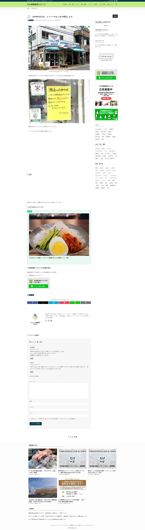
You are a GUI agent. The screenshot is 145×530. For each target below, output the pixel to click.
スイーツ (106, 175)
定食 (96, 182)
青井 (103, 139)
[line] (115, 1)
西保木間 (108, 136)
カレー (109, 173)
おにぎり (107, 168)
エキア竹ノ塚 (98, 129)
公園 (102, 153)
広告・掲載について (80, 525)
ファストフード (113, 178)
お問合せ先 (111, 35)
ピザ (106, 178)
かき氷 (113, 168)
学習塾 (104, 156)
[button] (32, 302)
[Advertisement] (59, 188)
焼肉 (102, 185)
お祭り (103, 148)
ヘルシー (97, 180)
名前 (31, 401)
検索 (115, 16)
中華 (109, 180)
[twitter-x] (109, 1)
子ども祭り (107, 153)
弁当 (106, 182)
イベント (109, 148)
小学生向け (110, 156)
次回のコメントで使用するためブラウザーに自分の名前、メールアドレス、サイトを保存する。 (54, 418)
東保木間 (97, 134)
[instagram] (111, 1)
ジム (106, 151)
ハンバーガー (113, 175)
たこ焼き (102, 170)
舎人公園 (97, 136)
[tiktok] (113, 1)
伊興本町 (111, 129)
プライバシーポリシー (63, 525)
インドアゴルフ (98, 151)
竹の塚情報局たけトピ (36, 4)
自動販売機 (112, 185)
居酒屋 (101, 182)
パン (96, 178)
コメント (32, 381)
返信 (32, 358)
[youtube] (117, 1)
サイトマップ (54, 525)
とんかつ (108, 170)
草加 (103, 136)
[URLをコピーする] (86, 302)
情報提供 (72, 525)
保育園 (96, 153)
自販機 (96, 187)
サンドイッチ (98, 175)
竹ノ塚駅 (109, 134)
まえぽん (32, 347)
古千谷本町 (103, 131)
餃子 (108, 187)
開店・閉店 (31, 20)
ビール (101, 178)
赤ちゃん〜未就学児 (109, 158)
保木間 (96, 131)
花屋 (102, 158)
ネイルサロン (112, 151)
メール (31, 407)
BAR (96, 168)
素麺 (107, 185)
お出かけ (97, 148)
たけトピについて (90, 525)
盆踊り (96, 158)
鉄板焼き (103, 187)
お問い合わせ (45, 202)
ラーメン (104, 180)
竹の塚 (103, 134)
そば (96, 170)
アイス (114, 170)
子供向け (114, 153)
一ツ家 (105, 129)
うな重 (101, 168)
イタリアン (97, 173)
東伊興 (109, 131)
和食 (113, 180)
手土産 (111, 182)
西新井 (114, 136)
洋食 (116, 182)
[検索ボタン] (116, 4)
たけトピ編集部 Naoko (35, 323)
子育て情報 (97, 156)
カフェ (104, 173)
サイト (31, 413)
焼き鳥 (97, 185)
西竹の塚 (97, 139)
